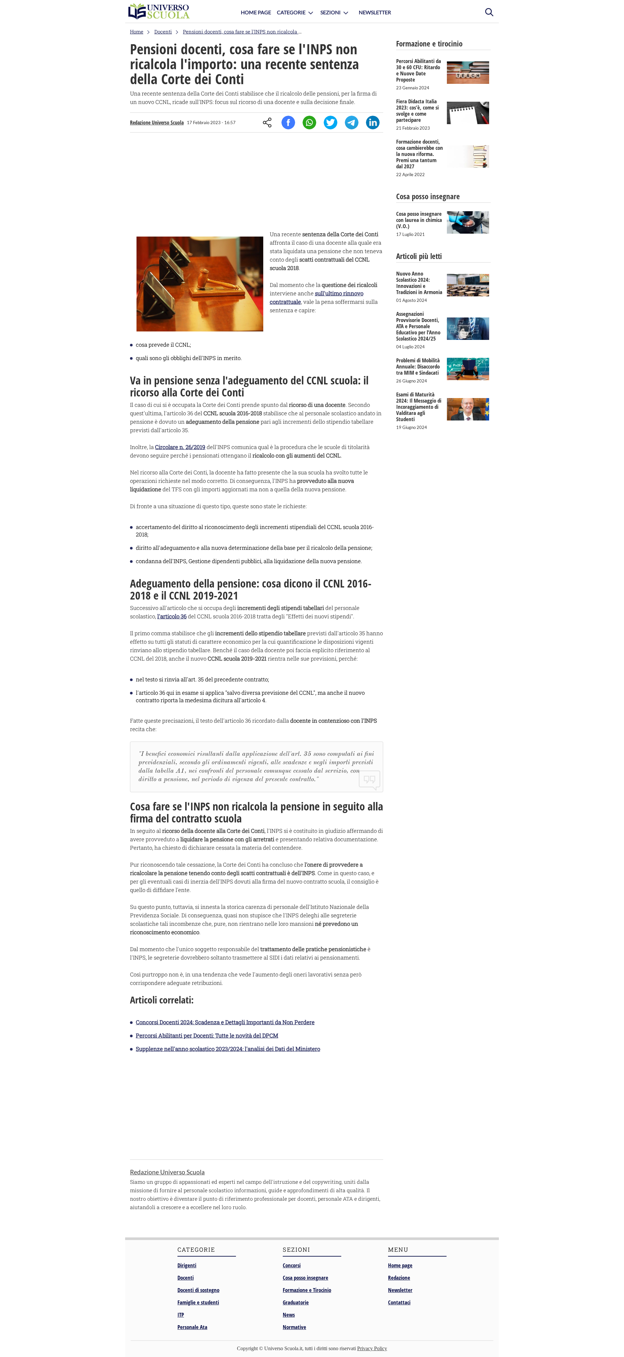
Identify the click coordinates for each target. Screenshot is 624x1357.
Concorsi (292, 1265)
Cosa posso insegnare (305, 1277)
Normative (294, 1327)
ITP (180, 1314)
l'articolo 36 (172, 616)
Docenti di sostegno (198, 1290)
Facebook (288, 122)
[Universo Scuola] (159, 11)
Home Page (256, 12)
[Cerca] (489, 11)
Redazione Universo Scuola (157, 122)
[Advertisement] (256, 182)
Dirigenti (186, 1265)
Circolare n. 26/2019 (180, 447)
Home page (400, 1265)
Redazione (399, 1277)
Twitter (330, 122)
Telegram (351, 122)
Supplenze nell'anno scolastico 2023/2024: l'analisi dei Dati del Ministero (228, 1049)
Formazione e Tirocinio (307, 1290)
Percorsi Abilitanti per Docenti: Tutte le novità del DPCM (207, 1035)
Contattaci (399, 1302)
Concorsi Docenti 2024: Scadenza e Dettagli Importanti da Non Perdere (225, 1022)
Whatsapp (309, 122)
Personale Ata (192, 1327)
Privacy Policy (372, 1348)
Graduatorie (296, 1302)
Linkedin (373, 122)
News (289, 1314)
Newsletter (375, 12)
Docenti (185, 1277)
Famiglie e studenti (198, 1302)
